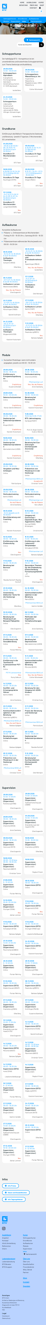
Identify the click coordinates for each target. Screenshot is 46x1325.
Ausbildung (6, 1235)
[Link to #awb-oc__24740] (41, 11)
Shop (25, 1278)
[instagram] (3, 1228)
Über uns (26, 1259)
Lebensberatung (8, 1259)
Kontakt (26, 1282)
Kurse (25, 1235)
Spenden (26, 1286)
